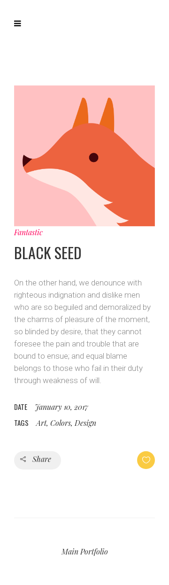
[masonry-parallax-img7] (84, 155)
